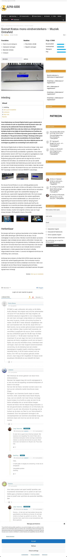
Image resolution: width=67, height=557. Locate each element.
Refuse (33, 546)
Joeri (54, 198)
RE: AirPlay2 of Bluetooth (57, 187)
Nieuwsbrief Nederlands (55, 232)
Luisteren (6, 112)
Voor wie (6, 114)
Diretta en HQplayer (56, 179)
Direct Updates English (54, 235)
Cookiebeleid (25, 554)
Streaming (13, 16)
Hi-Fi (5, 16)
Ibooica (10, 483)
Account (6, 19)
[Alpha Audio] (10, 8)
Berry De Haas (56, 182)
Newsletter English (53, 229)
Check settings (33, 551)
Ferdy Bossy (12, 303)
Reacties (4, 116)
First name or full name (53, 210)
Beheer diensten (10, 536)
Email (47, 222)
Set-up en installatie (10, 109)
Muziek (48, 16)
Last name (49, 216)
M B (48, 86)
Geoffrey (6, 35)
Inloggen (40, 287)
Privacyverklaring (35, 554)
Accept (33, 541)
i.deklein (10, 370)
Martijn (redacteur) (52, 75)
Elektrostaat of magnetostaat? (55, 77)
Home (2, 25)
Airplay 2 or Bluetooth (56, 149)
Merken (59, 16)
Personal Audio (25, 16)
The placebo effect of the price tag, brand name (57, 132)
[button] (64, 524)
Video (54, 16)
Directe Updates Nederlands (56, 237)
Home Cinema (37, 16)
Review (5, 59)
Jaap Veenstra (17, 428)
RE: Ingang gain (54, 141)
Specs (26, 59)
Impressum (44, 554)
